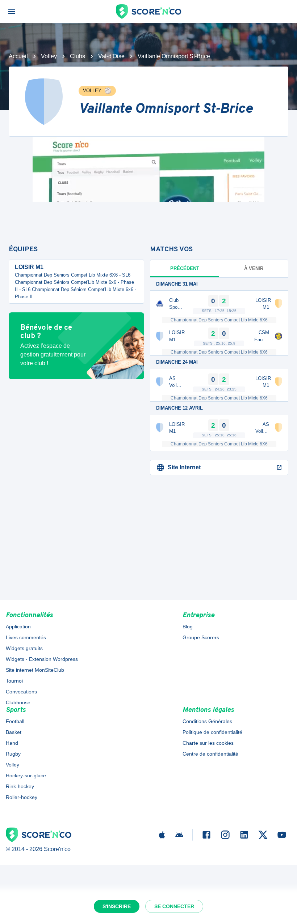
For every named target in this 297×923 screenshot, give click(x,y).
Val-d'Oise (111, 56)
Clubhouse (18, 702)
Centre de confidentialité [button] (210, 754)
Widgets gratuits (24, 648)
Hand (12, 743)
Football (15, 721)
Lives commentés (26, 637)
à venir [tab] (253, 268)
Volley (49, 56)
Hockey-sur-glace (26, 775)
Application (18, 626)
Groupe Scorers (201, 637)
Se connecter (174, 906)
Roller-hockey (21, 797)
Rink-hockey (20, 786)
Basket (13, 732)
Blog (188, 626)
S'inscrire (117, 906)
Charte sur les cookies (208, 743)
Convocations (21, 692)
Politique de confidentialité (212, 732)
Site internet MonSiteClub (35, 670)
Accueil (18, 56)
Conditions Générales (207, 721)
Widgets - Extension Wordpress (42, 659)
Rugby (13, 754)
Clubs (77, 56)
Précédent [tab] (184, 268)
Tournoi (14, 681)
